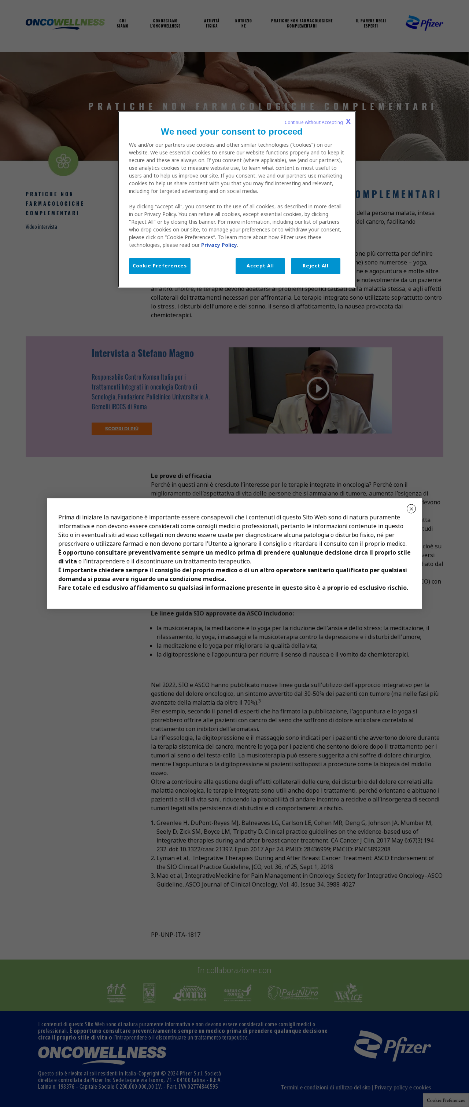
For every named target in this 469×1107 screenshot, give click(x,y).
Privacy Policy (219, 245)
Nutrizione (243, 24)
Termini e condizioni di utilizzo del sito (325, 1087)
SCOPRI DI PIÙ (122, 428)
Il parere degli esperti (371, 24)
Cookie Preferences (446, 1100)
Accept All (260, 265)
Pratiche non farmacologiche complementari (302, 24)
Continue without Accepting (318, 121)
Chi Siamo (123, 24)
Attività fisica (212, 24)
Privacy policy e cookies (402, 1087)
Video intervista (41, 227)
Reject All (316, 265)
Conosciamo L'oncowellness (165, 24)
